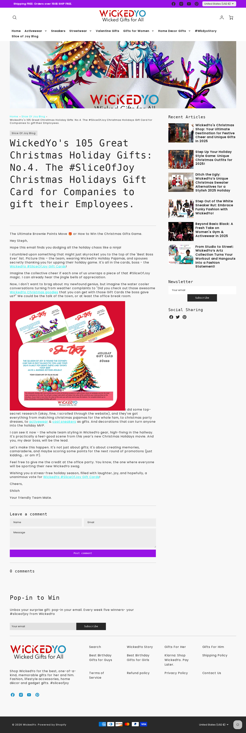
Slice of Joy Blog (25, 36)
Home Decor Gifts (172, 31)
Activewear (33, 31)
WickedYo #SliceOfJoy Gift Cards (38, 266)
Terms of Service (96, 675)
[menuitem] (16, 31)
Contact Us (211, 673)
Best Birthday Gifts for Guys (100, 657)
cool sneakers (64, 421)
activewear (38, 421)
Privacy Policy (176, 673)
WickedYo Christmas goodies (34, 292)
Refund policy (138, 673)
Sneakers (58, 31)
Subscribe (202, 297)
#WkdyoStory (206, 31)
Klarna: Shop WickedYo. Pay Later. (177, 660)
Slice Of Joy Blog (33, 116)
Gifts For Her (175, 647)
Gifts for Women (136, 31)
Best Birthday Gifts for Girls (138, 657)
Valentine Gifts (107, 31)
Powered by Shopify (52, 724)
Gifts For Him (213, 647)
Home (16, 31)
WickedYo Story (140, 647)
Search (95, 647)
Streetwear (78, 31)
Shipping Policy (215, 655)
